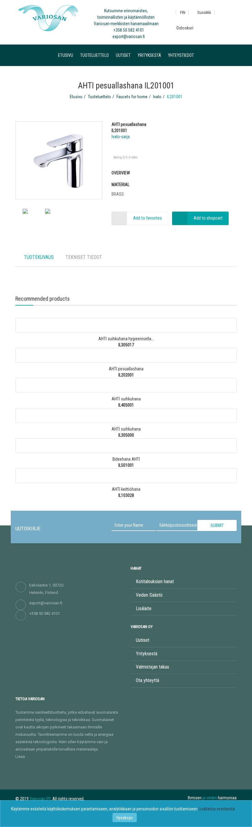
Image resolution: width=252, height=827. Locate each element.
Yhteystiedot (181, 55)
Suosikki (203, 12)
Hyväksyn (124, 817)
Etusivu (65, 55)
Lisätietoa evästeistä (217, 808)
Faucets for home (132, 96)
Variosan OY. (40, 798)
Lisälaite (144, 608)
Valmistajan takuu (152, 667)
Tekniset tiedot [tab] (83, 257)
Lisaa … (22, 756)
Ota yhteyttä (147, 680)
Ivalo (157, 96)
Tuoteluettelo (94, 55)
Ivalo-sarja (121, 136)
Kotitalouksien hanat (155, 581)
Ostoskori (184, 27)
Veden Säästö (149, 595)
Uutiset (123, 55)
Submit (217, 525)
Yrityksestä (149, 55)
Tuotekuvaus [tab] (39, 257)
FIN (182, 12)
